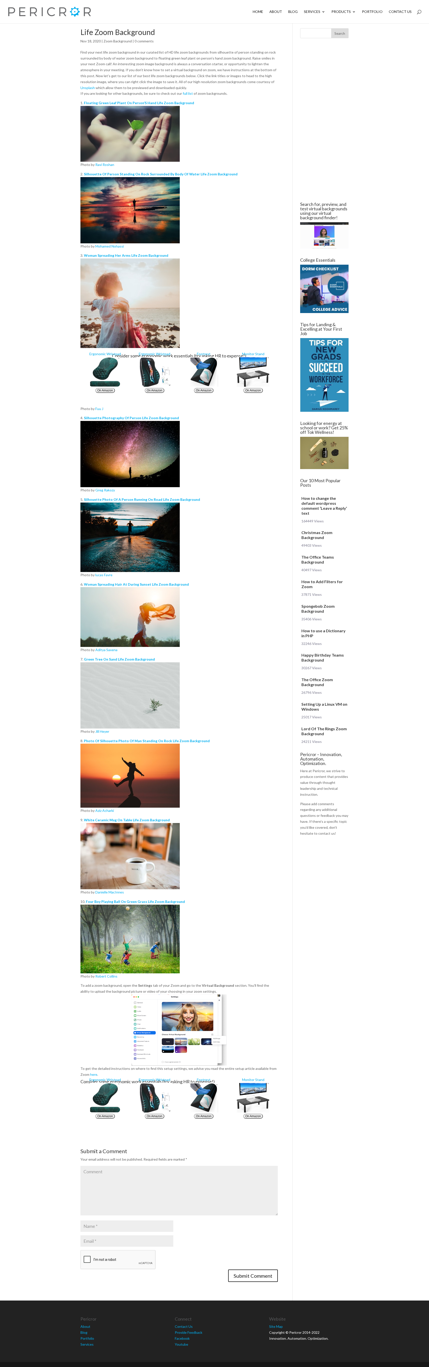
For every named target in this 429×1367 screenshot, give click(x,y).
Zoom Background (118, 41)
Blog (293, 12)
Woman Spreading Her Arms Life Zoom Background (126, 255)
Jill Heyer (102, 731)
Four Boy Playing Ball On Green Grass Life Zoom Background (135, 901)
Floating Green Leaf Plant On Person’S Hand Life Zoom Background (139, 103)
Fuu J (99, 409)
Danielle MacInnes (109, 892)
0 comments (144, 41)
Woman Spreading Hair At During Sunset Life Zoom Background (136, 584)
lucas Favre (103, 575)
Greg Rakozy (105, 490)
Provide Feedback (188, 1332)
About (275, 12)
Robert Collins (106, 976)
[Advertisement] (51, 120)
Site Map (276, 1326)
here (93, 1074)
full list (188, 93)
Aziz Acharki (104, 810)
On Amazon (105, 390)
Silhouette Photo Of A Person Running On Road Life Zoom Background (142, 499)
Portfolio (372, 12)
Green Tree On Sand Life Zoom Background (119, 659)
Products (341, 12)
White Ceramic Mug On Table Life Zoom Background (127, 820)
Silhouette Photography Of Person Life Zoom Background (131, 418)
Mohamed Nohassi (109, 246)
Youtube (181, 1344)
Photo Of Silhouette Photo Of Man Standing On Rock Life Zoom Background (147, 741)
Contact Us (400, 12)
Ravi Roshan (104, 164)
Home (258, 12)
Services (312, 12)
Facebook (182, 1338)
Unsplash (87, 88)
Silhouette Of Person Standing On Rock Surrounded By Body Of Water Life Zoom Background (161, 174)
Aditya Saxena (106, 650)
